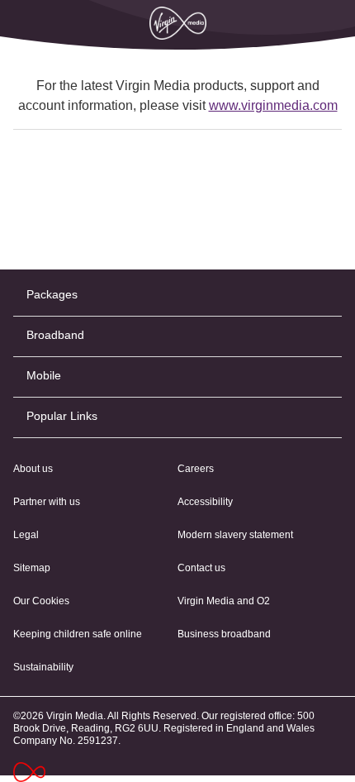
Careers (196, 468)
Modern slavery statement (235, 535)
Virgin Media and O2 (224, 601)
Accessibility (205, 502)
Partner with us (46, 502)
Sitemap (31, 568)
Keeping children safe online (77, 634)
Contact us (201, 568)
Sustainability (43, 667)
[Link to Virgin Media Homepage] (36, 772)
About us (33, 468)
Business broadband (224, 634)
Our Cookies (41, 601)
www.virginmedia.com (273, 105)
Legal (26, 535)
